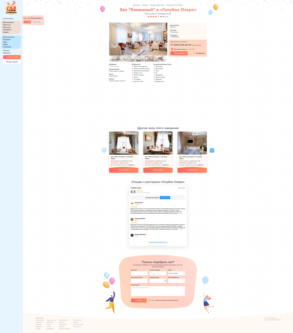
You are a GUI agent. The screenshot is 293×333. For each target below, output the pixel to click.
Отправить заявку (12, 57)
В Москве (61, 326)
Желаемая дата (154, 277)
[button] (111, 38)
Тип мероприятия (173, 277)
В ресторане (50, 322)
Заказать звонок (11, 62)
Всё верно (27, 21)
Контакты (6, 50)
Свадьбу (38, 328)
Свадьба (6, 32)
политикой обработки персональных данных (167, 300)
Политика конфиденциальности (273, 319)
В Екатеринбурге (63, 320)
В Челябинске (76, 326)
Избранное (6, 53)
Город (170, 270)
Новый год (6, 25)
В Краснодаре (62, 324)
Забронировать (179, 53)
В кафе (49, 324)
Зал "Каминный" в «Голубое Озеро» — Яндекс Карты (158, 245)
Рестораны (6, 39)
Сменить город (37, 21)
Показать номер (196, 45)
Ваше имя (134, 270)
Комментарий (135, 285)
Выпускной (7, 27)
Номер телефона (155, 270)
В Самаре (75, 322)
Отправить (138, 300)
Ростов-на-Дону (8, 18)
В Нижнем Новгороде (64, 328)
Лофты (5, 44)
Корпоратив (7, 29)
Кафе (5, 42)
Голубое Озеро (114, 66)
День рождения (8, 22)
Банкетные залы (8, 37)
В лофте (49, 326)
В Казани (61, 322)
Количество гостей (136, 277)
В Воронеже (50, 328)
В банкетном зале (51, 320)
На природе (7, 47)
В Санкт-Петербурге (78, 324)
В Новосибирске (77, 320)
